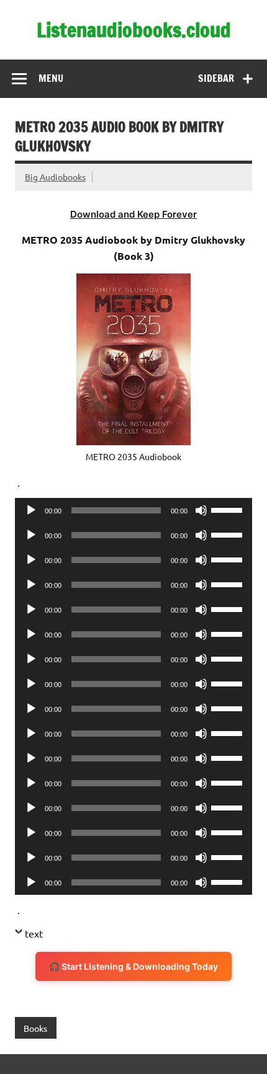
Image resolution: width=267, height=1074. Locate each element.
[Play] (31, 510)
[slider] (228, 509)
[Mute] (201, 510)
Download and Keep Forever (133, 214)
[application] (133, 510)
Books (35, 1028)
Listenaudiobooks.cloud (134, 30)
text (34, 933)
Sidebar (216, 78)
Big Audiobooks (55, 176)
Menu (50, 78)
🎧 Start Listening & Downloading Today (133, 966)
